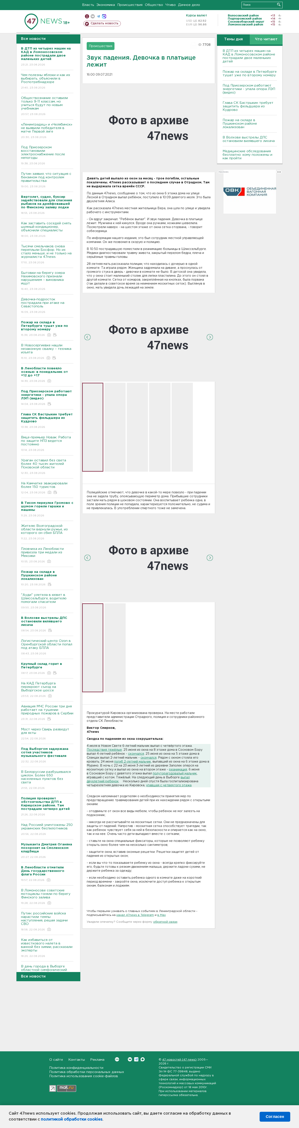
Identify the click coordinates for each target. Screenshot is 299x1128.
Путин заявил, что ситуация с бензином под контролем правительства (46, 180)
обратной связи (165, 922)
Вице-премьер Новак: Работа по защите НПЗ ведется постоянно (46, 443)
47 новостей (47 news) (179, 1060)
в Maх (161, 915)
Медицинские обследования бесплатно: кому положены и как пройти (247, 155)
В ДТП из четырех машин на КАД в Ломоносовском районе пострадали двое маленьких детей (249, 56)
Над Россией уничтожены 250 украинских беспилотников (47, 829)
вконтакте (93, 16)
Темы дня (233, 39)
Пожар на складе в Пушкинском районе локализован (240, 124)
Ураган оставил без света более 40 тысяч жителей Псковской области (43, 466)
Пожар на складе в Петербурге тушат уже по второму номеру (250, 73)
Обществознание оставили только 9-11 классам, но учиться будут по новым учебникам (44, 106)
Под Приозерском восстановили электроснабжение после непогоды (43, 155)
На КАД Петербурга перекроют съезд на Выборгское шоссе (38, 689)
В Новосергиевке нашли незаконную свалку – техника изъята (46, 351)
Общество (154, 5)
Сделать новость (104, 23)
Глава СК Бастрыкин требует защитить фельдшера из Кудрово (248, 106)
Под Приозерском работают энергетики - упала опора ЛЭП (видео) (249, 89)
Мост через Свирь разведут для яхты (45, 734)
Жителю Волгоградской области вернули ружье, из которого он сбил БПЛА (44, 532)
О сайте (56, 1059)
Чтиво (170, 5)
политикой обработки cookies (71, 1119)
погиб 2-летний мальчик (132, 761)
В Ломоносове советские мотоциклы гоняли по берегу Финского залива (45, 896)
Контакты (76, 1059)
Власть (88, 5)
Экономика (106, 5)
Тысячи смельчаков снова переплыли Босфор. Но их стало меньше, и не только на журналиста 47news (46, 254)
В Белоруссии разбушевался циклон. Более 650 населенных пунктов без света (46, 779)
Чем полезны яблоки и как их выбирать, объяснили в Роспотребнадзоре (45, 81)
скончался (136, 754)
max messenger (104, 16)
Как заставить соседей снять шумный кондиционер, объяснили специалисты (46, 229)
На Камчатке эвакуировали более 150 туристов (44, 488)
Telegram (136, 1059)
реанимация (178, 769)
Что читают (266, 39)
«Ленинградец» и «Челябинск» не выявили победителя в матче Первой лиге (46, 130)
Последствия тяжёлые (104, 750)
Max (143, 1059)
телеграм (98, 16)
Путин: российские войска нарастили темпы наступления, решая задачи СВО (44, 921)
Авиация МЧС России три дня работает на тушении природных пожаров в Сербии (47, 712)
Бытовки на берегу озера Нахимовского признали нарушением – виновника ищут (43, 280)
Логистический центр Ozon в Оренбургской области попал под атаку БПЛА (46, 647)
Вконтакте (130, 1059)
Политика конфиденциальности (76, 1067)
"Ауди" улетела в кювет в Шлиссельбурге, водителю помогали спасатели (44, 601)
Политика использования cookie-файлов (83, 1076)
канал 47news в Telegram (135, 915)
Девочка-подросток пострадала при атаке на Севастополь (42, 305)
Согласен (275, 1116)
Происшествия (129, 5)
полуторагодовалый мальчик (175, 773)
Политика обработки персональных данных (86, 1072)
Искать (278, 4)
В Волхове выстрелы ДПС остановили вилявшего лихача (249, 139)
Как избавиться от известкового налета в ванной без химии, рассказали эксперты (46, 948)
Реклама (97, 1059)
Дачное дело (189, 5)
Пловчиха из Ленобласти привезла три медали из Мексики (42, 555)
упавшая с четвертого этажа (169, 785)
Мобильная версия (87, 16)
